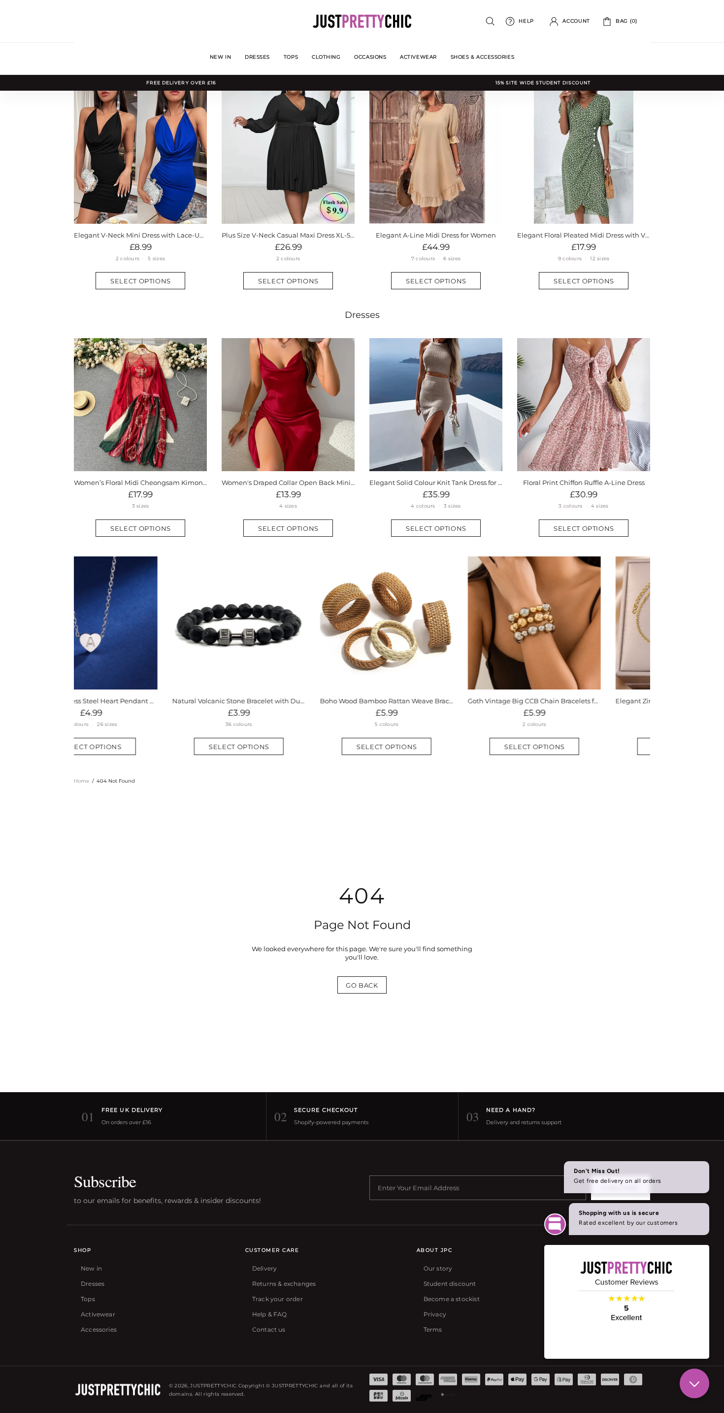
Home (81, 781)
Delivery (264, 1268)
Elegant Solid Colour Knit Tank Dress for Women (435, 482)
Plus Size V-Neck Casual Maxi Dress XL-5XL (288, 235)
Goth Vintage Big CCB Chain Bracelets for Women (435, 701)
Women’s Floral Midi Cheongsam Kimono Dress (140, 482)
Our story (438, 1268)
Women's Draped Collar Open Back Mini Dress (288, 482)
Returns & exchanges (284, 1283)
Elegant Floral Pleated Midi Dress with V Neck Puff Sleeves (583, 235)
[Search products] (490, 21)
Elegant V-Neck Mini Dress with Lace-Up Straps (140, 235)
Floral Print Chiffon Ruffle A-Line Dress (584, 482)
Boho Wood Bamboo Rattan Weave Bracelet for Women (288, 701)
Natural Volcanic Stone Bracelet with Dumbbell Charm (140, 701)
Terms (433, 1329)
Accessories (99, 1329)
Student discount (450, 1283)
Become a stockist (452, 1299)
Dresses (362, 315)
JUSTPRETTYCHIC (362, 21)
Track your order (277, 1299)
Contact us (269, 1329)
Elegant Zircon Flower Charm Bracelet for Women (583, 701)
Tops (88, 1299)
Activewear (98, 1314)
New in (91, 1268)
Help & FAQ (269, 1314)
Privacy (435, 1314)
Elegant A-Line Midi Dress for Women (436, 235)
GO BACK (362, 985)
